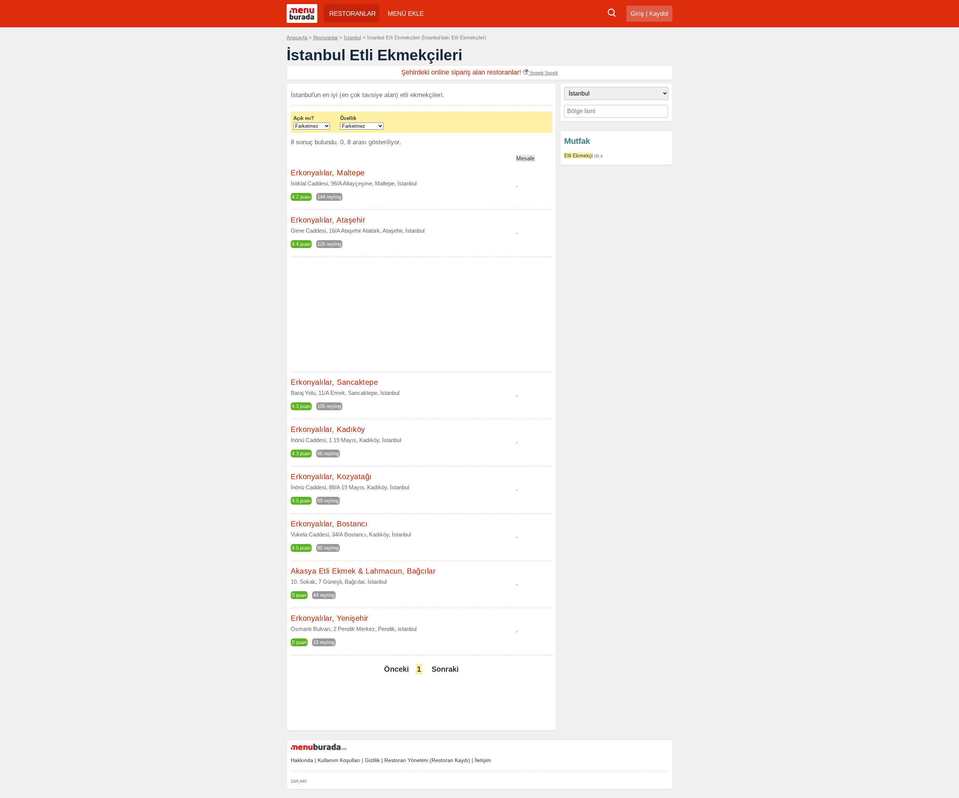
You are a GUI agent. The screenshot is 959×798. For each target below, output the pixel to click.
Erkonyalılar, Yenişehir (330, 618)
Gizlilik (372, 760)
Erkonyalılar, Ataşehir (328, 220)
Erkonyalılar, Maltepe (328, 173)
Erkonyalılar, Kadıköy (328, 429)
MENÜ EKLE (406, 13)
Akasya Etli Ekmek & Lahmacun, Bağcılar (363, 571)
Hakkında (302, 760)
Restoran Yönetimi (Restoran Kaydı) (427, 760)
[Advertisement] (616, 286)
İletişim (483, 760)
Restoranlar (325, 37)
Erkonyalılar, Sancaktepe (334, 382)
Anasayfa (297, 37)
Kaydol (658, 13)
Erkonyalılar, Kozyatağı (331, 476)
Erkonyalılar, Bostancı (329, 524)
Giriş (637, 13)
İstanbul (352, 37)
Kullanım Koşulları (339, 760)
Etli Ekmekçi (578, 155)
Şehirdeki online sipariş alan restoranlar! (479, 72)
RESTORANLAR (352, 13)
